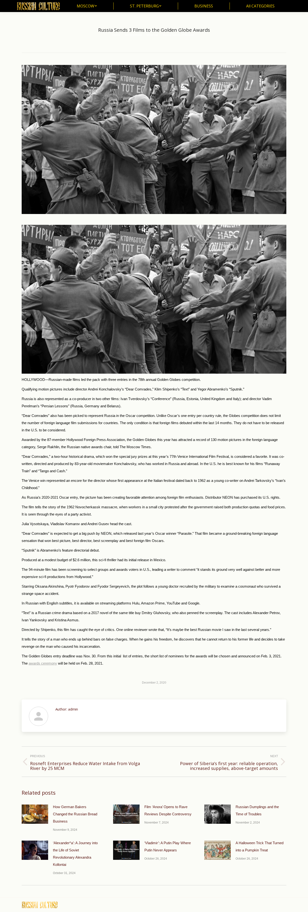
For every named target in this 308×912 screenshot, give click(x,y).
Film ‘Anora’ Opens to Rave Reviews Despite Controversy (168, 810)
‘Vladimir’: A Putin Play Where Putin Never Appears (167, 846)
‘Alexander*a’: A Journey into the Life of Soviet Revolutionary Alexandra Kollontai (75, 854)
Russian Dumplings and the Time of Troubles (257, 810)
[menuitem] (86, 6)
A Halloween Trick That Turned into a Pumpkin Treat (259, 846)
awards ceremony (43, 663)
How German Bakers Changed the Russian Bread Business (75, 814)
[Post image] (35, 814)
